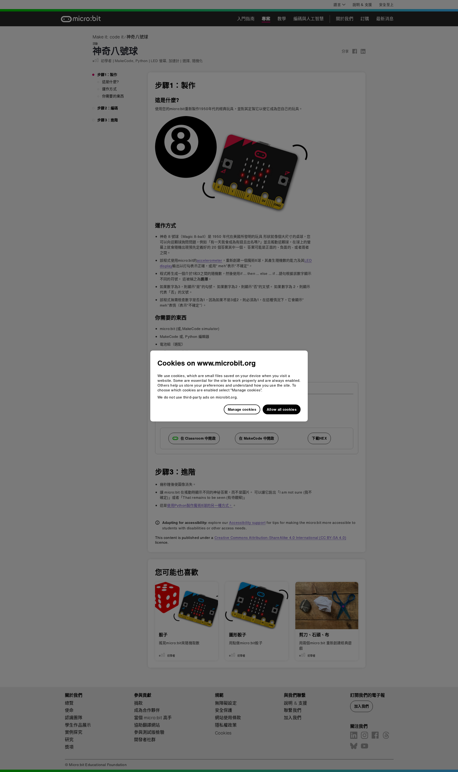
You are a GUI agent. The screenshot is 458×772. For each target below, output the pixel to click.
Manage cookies (242, 409)
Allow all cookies (282, 409)
